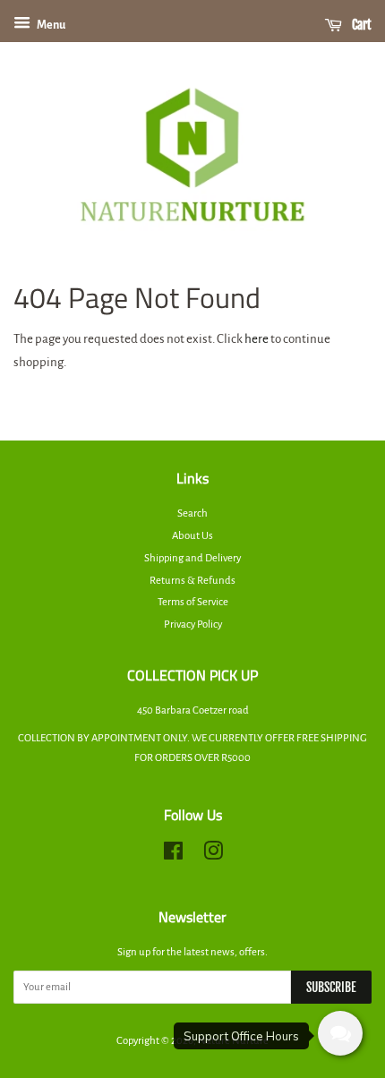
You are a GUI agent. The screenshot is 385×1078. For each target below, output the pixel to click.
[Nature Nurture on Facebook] (173, 855)
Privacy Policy (193, 624)
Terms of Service (193, 602)
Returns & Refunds (192, 580)
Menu (50, 25)
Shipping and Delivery (192, 558)
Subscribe (331, 987)
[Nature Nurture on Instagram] (213, 855)
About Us (192, 536)
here (256, 339)
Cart (360, 24)
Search (192, 513)
